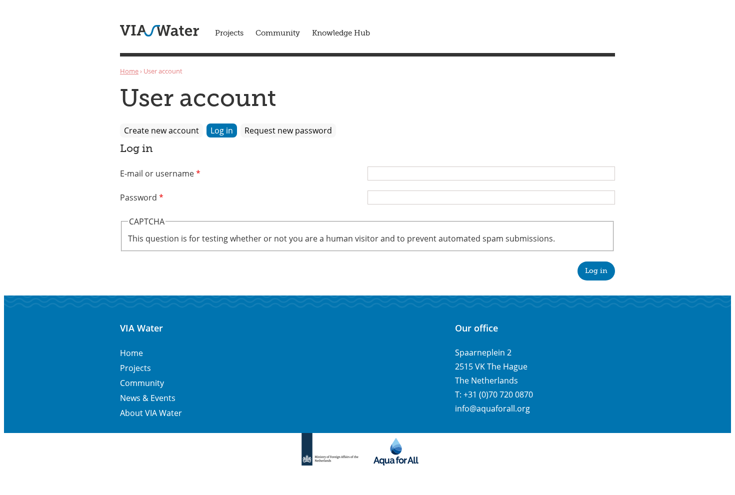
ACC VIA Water (159, 30)
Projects (229, 33)
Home (129, 71)
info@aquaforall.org (492, 408)
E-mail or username (160, 173)
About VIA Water (151, 413)
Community (278, 33)
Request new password (288, 130)
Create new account (161, 130)
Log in (223, 130)
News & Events (148, 398)
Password (142, 197)
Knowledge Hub (341, 33)
